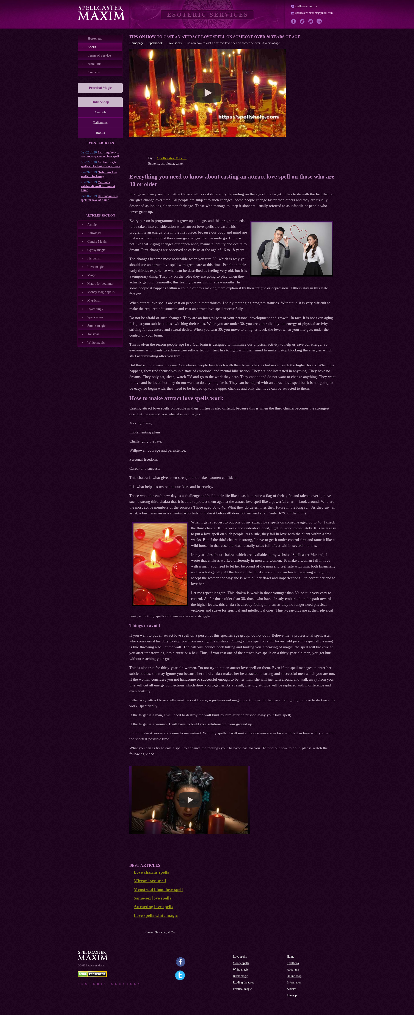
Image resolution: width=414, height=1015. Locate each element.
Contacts (94, 72)
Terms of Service (99, 55)
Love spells (240, 956)
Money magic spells (100, 292)
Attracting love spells (153, 906)
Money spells (241, 963)
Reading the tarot (243, 982)
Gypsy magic (96, 250)
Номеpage (95, 38)
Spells (92, 47)
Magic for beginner (100, 283)
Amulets (100, 112)
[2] (134, 932)
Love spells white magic (156, 915)
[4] (140, 932)
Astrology (94, 233)
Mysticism (94, 300)
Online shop (294, 976)
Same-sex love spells (152, 898)
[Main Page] (101, 12)
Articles (291, 989)
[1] (131, 932)
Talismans (100, 122)
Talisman (93, 334)
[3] (137, 932)
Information (294, 982)
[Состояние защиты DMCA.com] (92, 976)
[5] (144, 932)
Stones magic (96, 325)
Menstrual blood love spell (158, 889)
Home (290, 956)
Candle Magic (97, 241)
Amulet (92, 224)
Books (100, 133)
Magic (91, 275)
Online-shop (100, 102)
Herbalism (94, 258)
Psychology (95, 309)
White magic (96, 342)
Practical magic (242, 989)
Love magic (95, 267)
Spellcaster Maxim (172, 158)
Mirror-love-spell (150, 881)
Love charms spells (151, 872)
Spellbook (293, 963)
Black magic (240, 976)
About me (94, 64)
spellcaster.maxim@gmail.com (314, 12)
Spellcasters (95, 317)
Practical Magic (100, 88)
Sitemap (292, 995)
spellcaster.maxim (306, 6)
